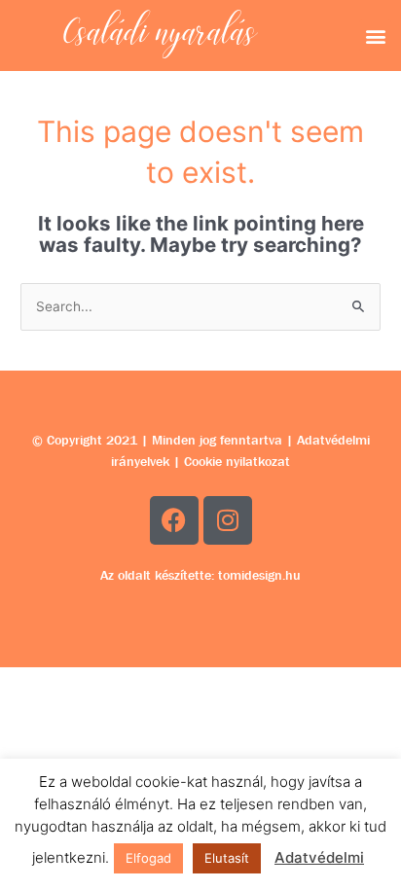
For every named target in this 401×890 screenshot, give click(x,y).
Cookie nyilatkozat (237, 461)
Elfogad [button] (148, 858)
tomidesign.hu (259, 575)
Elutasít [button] (226, 858)
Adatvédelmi (319, 857)
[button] (375, 35)
